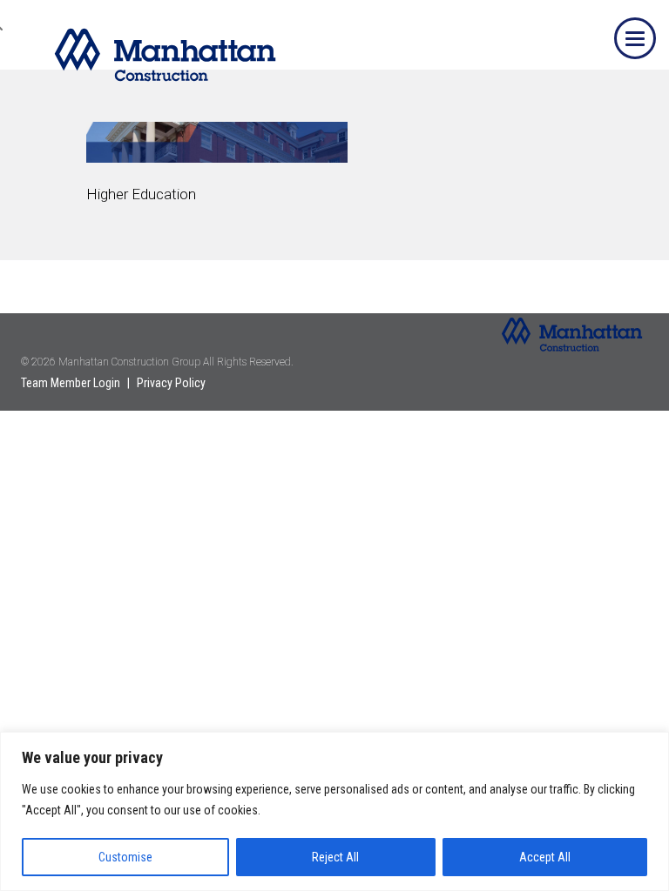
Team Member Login (70, 383)
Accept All (545, 857)
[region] (334, 811)
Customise (125, 857)
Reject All (335, 857)
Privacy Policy (171, 383)
